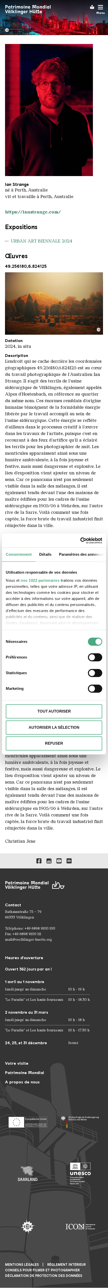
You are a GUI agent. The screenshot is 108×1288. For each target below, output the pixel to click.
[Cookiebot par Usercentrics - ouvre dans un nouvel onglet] (80, 540)
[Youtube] (59, 860)
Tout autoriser (54, 711)
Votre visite (16, 1063)
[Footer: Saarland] (27, 1173)
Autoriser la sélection (54, 727)
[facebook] (38, 860)
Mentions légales (22, 1265)
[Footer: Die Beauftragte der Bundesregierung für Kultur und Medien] (80, 1120)
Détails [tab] (45, 554)
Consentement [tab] (19, 554)
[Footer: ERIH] (27, 1226)
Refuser (54, 743)
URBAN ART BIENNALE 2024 (41, 241)
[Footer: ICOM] (80, 1226)
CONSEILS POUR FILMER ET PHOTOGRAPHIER (42, 1270)
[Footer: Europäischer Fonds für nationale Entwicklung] (27, 1120)
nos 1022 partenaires (40, 580)
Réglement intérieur (66, 1265)
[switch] (95, 657)
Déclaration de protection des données (43, 1276)
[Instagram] (48, 860)
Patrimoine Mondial (24, 1072)
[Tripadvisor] (69, 860)
